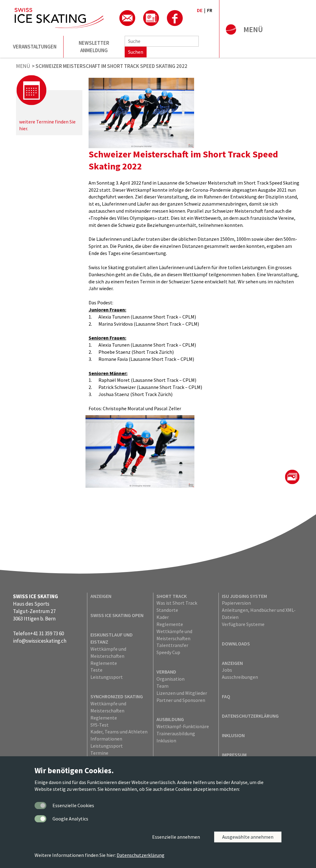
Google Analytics (70, 819)
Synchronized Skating (116, 696)
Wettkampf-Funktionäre (182, 726)
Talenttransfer (172, 645)
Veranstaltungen (34, 46)
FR (209, 10)
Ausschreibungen (240, 677)
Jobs (227, 670)
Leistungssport (106, 677)
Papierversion (236, 603)
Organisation (170, 679)
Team (162, 686)
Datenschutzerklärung (250, 716)
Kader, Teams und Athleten (119, 731)
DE (199, 10)
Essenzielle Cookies (73, 805)
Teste (96, 670)
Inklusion (166, 740)
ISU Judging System (244, 596)
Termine (99, 753)
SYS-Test (99, 725)
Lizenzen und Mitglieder (181, 693)
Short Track (171, 596)
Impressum (234, 755)
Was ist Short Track (176, 603)
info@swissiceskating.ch (39, 640)
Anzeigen (100, 596)
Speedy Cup (168, 652)
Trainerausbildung (175, 733)
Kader (162, 617)
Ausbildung (170, 719)
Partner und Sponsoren (180, 700)
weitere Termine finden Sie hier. (47, 125)
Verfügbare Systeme (243, 624)
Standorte (167, 610)
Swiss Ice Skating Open (116, 615)
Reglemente (103, 663)
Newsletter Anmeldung (94, 47)
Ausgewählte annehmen (247, 837)
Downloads (236, 644)
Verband (166, 672)
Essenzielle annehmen (176, 837)
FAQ (226, 696)
